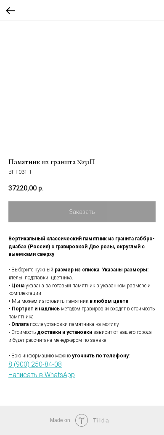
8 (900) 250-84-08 (35, 364)
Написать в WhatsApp (41, 375)
